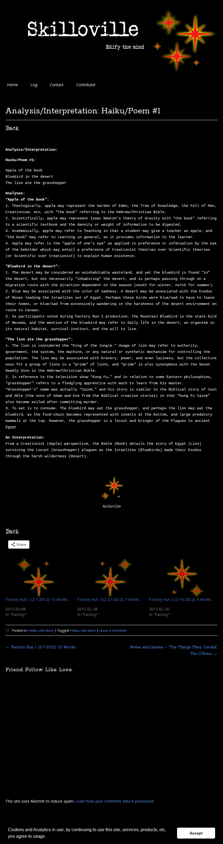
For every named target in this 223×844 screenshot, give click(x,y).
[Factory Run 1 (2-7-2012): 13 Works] (38, 578)
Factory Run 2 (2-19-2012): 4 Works (180, 599)
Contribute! (85, 84)
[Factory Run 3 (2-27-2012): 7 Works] (110, 578)
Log (33, 84)
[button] (48, 837)
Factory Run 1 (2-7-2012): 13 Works (36, 599)
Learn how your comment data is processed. (114, 801)
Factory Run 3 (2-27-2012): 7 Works (108, 599)
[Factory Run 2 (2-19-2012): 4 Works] (182, 578)
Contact (57, 84)
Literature (46, 630)
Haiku (32, 630)
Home (12, 84)
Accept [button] (196, 833)
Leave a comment (112, 630)
